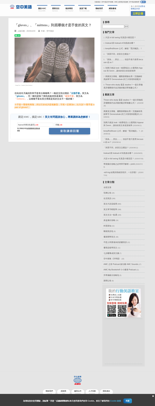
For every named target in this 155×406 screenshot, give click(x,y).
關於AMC (42, 9)
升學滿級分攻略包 (111, 275)
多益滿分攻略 (109, 220)
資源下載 (84, 9)
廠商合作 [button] (77, 392)
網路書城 (112, 9)
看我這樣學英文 (110, 248)
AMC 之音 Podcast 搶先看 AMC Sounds (121, 264)
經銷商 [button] (63, 392)
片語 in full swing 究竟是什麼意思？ (120, 37)
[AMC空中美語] (21, 7)
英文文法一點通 (110, 215)
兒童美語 (97, 2)
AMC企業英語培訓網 (121, 2)
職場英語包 (108, 231)
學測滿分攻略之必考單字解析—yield (119, 164)
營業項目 (55, 9)
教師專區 (69, 9)
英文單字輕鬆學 (110, 209)
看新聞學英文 (109, 237)
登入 (144, 2)
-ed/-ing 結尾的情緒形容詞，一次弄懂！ (121, 172)
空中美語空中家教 (107, 2)
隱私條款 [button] (106, 392)
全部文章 (107, 187)
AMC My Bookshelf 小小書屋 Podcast (120, 270)
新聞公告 (107, 281)
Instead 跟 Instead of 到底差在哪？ (120, 43)
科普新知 (107, 226)
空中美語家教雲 (134, 2)
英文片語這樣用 (110, 204)
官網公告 (107, 193)
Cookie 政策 (115, 401)
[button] (123, 303)
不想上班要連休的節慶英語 (115, 242)
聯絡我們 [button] (99, 9)
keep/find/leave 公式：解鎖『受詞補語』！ (123, 48)
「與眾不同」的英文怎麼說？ (118, 54)
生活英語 (107, 198)
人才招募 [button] (92, 392)
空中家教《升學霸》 (112, 259)
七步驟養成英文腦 (111, 253)
